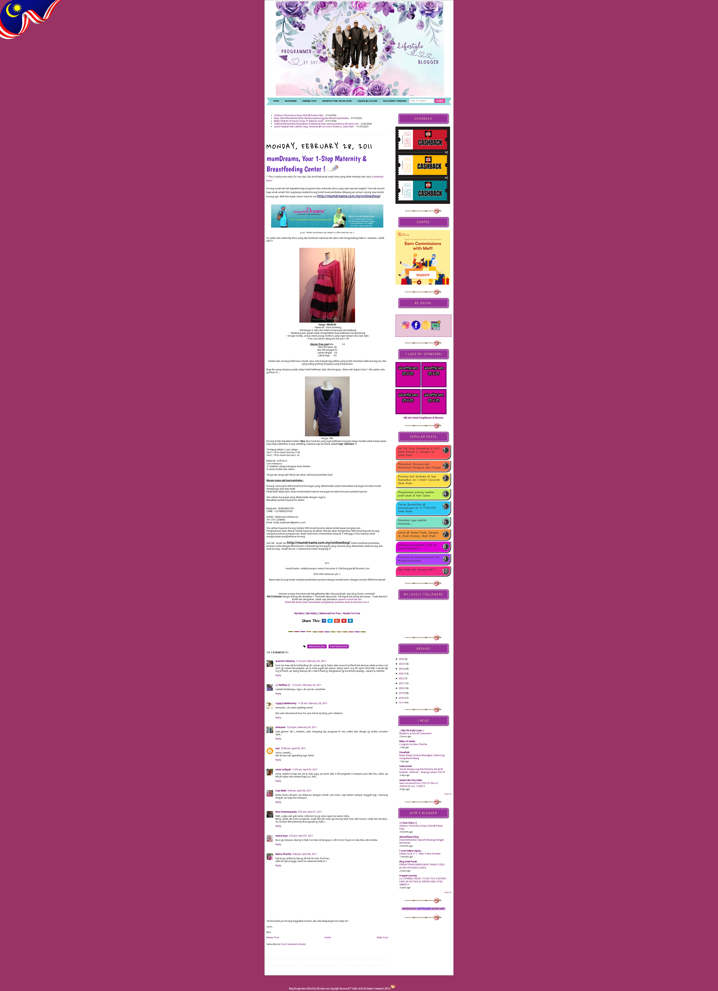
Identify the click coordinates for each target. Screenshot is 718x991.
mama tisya (281, 835)
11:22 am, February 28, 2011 (311, 661)
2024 (401, 668)
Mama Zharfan (283, 854)
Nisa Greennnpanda (286, 811)
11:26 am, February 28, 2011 (312, 703)
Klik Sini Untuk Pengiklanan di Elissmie (423, 417)
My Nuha (299, 613)
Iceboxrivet (405, 766)
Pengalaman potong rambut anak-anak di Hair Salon (416, 494)
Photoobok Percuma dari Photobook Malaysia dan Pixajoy (419, 466)
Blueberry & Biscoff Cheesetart (415, 733)
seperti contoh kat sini (350, 599)
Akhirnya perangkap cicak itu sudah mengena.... (417, 546)
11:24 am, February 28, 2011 (306, 685)
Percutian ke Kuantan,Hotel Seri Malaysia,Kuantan (419, 559)
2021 (401, 683)
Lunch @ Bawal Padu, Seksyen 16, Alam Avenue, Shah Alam (418, 534)
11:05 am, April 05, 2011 (304, 769)
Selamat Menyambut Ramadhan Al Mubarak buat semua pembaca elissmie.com (316, 123)
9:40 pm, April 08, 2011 (304, 854)
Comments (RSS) (382, 988)
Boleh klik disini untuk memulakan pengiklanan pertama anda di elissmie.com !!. (327, 602)
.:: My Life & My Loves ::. (411, 730)
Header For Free (351, 613)
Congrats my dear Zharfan (413, 744)
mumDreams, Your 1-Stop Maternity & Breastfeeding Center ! (316, 163)
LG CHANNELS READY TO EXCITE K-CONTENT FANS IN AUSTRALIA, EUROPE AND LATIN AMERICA (423, 881)
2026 (401, 659)
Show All (448, 794)
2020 (401, 688)
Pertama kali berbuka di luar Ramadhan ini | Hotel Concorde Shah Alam (419, 480)
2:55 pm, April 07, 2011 (301, 835)
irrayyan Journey (408, 875)
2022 (401, 678)
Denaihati (404, 752)
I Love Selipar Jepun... (410, 850)
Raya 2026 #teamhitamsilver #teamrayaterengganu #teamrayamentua (311, 118)
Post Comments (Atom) (293, 944)
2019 (401, 693)
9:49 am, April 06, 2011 (299, 790)
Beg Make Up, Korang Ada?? (417, 570)
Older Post (382, 937)
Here (304, 988)
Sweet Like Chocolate (410, 780)
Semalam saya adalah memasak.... (412, 522)
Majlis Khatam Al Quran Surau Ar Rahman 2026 (298, 121)
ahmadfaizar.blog (409, 836)
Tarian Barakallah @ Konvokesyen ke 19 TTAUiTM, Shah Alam (417, 508)
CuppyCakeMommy (285, 703)
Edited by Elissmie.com (318, 988)
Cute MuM (280, 790)
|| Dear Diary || (408, 822)
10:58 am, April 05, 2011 (293, 748)
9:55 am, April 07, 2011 (310, 811)
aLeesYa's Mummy (285, 661)
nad (277, 748)
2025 (401, 663)
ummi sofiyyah (283, 769)
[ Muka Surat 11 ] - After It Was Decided (419, 853)
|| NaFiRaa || (282, 685)
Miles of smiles (407, 741)
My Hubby (311, 613)
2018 (401, 697)
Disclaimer (368, 988)
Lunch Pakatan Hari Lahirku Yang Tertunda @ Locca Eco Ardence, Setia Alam (314, 126)
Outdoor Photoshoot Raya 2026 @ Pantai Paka (298, 115)
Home (328, 937)
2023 (401, 673)
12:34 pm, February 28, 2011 (302, 727)
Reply (278, 675)
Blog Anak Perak (408, 861)
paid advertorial (338, 646)
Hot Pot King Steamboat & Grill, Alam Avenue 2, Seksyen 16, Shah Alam (419, 452)
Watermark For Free (329, 613)
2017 (401, 702)
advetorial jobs (317, 646)
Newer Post (272, 937)
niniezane (280, 727)
